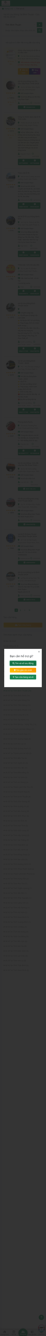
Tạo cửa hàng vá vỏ (23, 677)
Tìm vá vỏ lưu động (24, 663)
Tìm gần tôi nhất (24, 670)
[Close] (39, 651)
